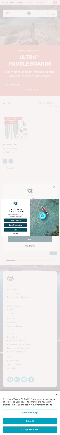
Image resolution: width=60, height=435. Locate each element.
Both (15, 230)
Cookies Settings (30, 412)
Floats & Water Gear (16, 225)
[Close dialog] (57, 200)
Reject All (30, 421)
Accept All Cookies (30, 429)
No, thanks (15, 233)
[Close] (56, 394)
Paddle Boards (15, 220)
